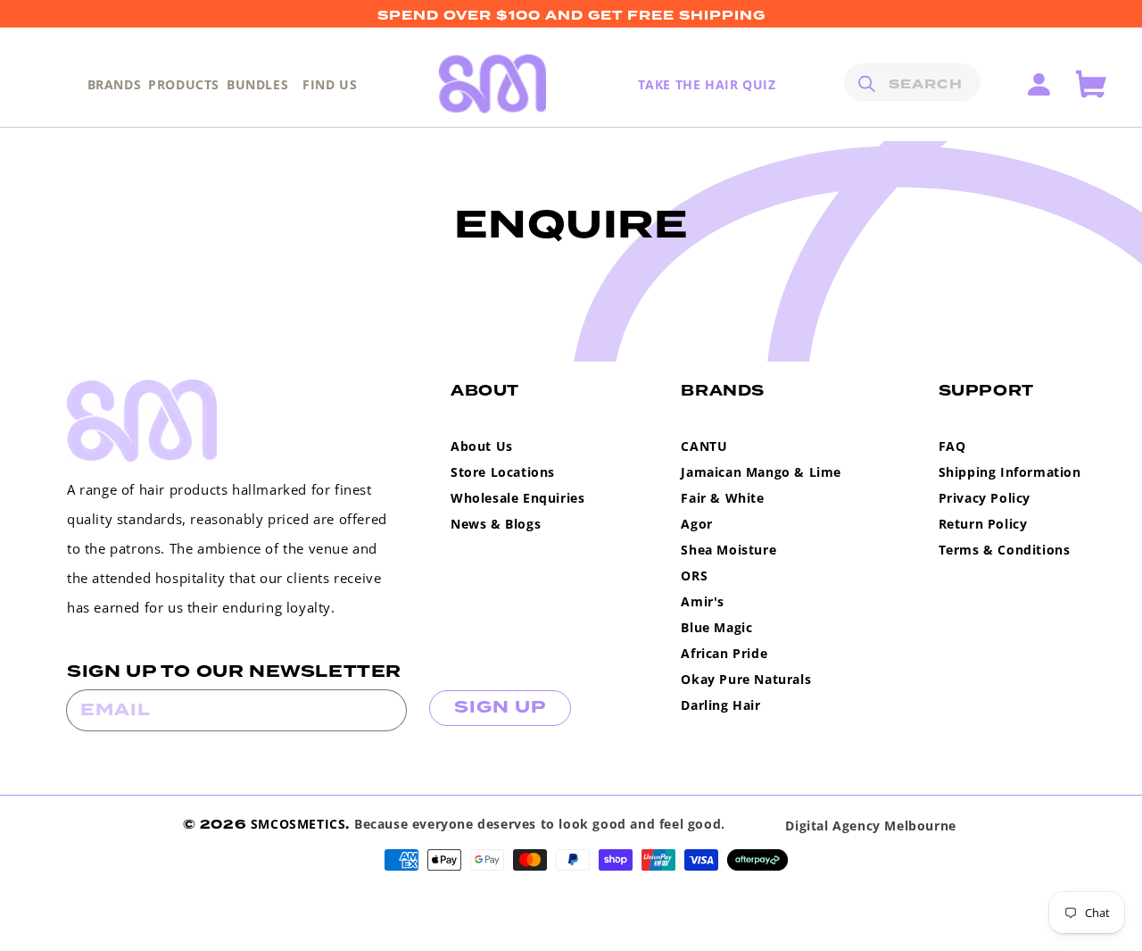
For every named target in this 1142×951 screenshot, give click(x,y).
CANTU (704, 446)
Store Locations (503, 471)
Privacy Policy (984, 497)
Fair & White (722, 497)
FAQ (952, 446)
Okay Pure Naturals (746, 679)
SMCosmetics (298, 823)
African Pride (724, 653)
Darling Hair (720, 705)
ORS (694, 575)
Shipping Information (1010, 471)
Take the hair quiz (707, 84)
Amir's (702, 601)
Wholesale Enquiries (517, 497)
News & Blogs (496, 523)
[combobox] (912, 82)
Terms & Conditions (1005, 549)
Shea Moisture (728, 549)
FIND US (329, 84)
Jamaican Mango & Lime (761, 471)
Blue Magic (716, 627)
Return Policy (983, 523)
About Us (482, 446)
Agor (696, 523)
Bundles (257, 84)
